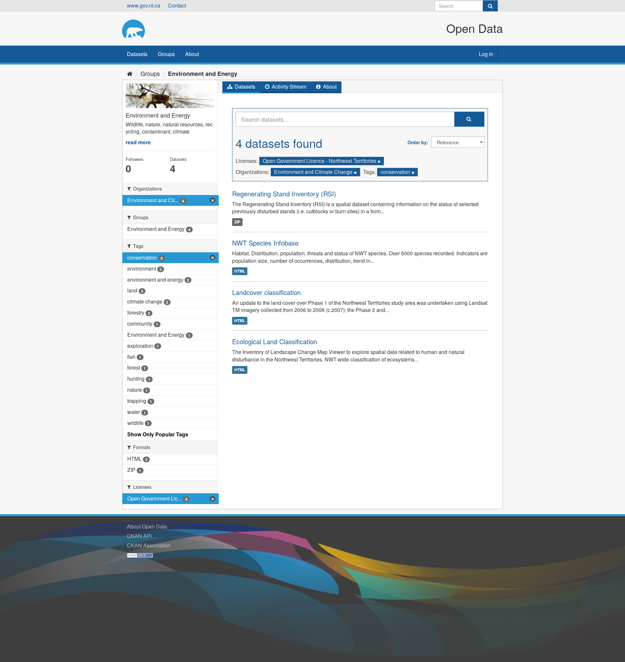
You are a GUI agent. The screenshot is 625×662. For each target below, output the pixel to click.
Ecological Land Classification (274, 341)
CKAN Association (148, 545)
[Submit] (490, 5)
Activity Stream (288, 86)
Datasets (137, 54)
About (192, 54)
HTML (239, 271)
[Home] (129, 73)
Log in (486, 54)
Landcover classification (266, 292)
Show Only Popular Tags (157, 434)
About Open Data (147, 526)
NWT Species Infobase (265, 242)
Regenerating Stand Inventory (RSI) (284, 193)
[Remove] (379, 161)
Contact (177, 5)
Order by (417, 142)
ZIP (237, 222)
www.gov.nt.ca (143, 5)
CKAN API (139, 536)
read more (138, 142)
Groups (166, 54)
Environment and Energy (202, 73)
